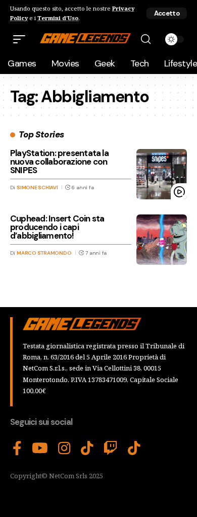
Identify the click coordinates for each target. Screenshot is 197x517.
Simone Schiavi (37, 187)
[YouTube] (40, 448)
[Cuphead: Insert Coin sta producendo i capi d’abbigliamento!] (161, 239)
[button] (166, 13)
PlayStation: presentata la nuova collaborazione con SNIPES (59, 161)
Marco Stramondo (44, 253)
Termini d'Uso (57, 18)
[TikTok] (87, 448)
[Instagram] (64, 448)
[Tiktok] (134, 448)
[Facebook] (17, 448)
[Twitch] (110, 448)
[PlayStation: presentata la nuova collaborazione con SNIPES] (161, 174)
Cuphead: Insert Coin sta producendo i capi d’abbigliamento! (57, 227)
